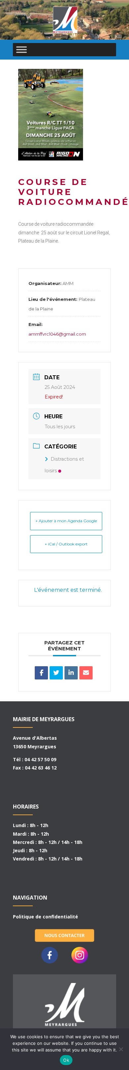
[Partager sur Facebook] (41, 672)
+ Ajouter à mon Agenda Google (66, 520)
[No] (120, 1049)
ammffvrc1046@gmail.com (57, 334)
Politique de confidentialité (45, 916)
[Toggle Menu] (21, 49)
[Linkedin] (71, 672)
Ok (66, 1060)
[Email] (86, 672)
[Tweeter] (56, 672)
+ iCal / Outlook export (66, 543)
